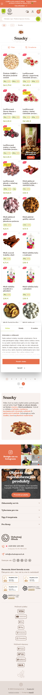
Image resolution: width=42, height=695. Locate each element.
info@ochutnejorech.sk (14, 554)
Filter (13, 47)
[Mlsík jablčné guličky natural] (31, 205)
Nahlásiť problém (13, 692)
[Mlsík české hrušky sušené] (11, 311)
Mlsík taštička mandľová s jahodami (8, 289)
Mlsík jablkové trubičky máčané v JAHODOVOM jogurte (30, 183)
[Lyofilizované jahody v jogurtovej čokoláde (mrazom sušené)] (31, 61)
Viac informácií (20, 6)
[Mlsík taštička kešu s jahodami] (31, 275)
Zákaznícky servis (10, 503)
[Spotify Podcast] (29, 560)
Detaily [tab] (21, 328)
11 (35, 379)
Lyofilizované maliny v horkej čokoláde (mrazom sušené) (11, 147)
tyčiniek (15, 409)
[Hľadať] (38, 19)
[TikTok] (25, 560)
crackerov (23, 409)
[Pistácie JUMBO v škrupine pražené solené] (11, 61)
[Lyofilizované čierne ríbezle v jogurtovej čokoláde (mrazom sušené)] (11, 97)
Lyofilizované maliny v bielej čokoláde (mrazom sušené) (30, 111)
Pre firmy (6, 524)
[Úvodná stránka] (9, 12)
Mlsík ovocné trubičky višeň (8, 254)
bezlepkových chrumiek (12, 411)
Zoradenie (32, 47)
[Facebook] (14, 560)
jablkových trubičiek (11, 413)
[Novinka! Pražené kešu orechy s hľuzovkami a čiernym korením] (31, 142)
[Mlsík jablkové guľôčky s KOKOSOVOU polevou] (31, 311)
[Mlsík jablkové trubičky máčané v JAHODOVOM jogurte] (31, 169)
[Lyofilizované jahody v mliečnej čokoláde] (11, 169)
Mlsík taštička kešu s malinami (30, 254)
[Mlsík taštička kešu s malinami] (31, 241)
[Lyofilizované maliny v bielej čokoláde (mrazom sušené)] (31, 97)
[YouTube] (22, 560)
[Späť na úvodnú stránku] (4, 25)
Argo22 (31, 692)
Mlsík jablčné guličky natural (29, 218)
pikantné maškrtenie (24, 415)
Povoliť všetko (21, 361)
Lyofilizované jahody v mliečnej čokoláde (10, 183)
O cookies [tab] (34, 328)
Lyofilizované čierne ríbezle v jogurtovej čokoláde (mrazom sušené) (11, 111)
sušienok (26, 411)
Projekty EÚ (30, 689)
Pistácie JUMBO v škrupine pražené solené (10, 75)
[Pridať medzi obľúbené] (19, 54)
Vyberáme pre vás (10, 510)
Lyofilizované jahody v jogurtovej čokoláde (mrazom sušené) (30, 75)
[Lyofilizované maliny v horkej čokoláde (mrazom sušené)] (11, 133)
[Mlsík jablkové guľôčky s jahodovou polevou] (11, 205)
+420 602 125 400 (16, 546)
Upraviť (20, 368)
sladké (6, 415)
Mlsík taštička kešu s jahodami (30, 288)
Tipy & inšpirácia (9, 517)
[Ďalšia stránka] (23, 383)
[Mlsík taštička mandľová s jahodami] (11, 275)
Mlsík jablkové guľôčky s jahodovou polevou (11, 219)
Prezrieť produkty (21, 495)
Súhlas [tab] (7, 328)
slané (11, 415)
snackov (14, 407)
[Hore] (21, 684)
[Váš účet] (32, 11)
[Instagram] (18, 560)
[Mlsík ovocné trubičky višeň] (11, 241)
